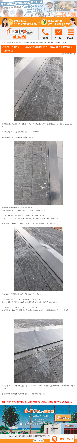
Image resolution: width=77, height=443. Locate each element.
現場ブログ (11, 42)
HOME (4, 42)
